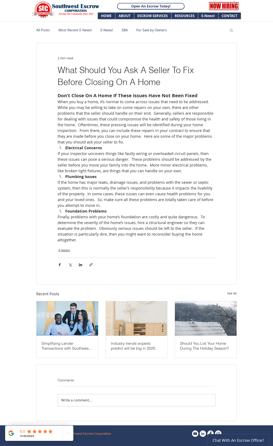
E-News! (106, 30)
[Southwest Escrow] (195, 433)
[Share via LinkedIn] (80, 265)
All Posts (43, 30)
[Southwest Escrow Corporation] (203, 433)
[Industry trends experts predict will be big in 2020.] (136, 318)
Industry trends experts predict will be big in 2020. (133, 346)
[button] (231, 30)
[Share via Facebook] (60, 265)
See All (232, 293)
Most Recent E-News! (75, 30)
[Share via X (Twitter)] (70, 265)
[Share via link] (91, 265)
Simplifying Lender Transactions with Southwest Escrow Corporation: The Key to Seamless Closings (67, 346)
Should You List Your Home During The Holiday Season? (204, 346)
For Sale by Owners (151, 30)
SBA (125, 30)
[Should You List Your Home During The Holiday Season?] (206, 318)
